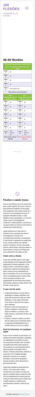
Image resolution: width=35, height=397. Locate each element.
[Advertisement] (17, 37)
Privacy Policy (24, 394)
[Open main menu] (27, 8)
